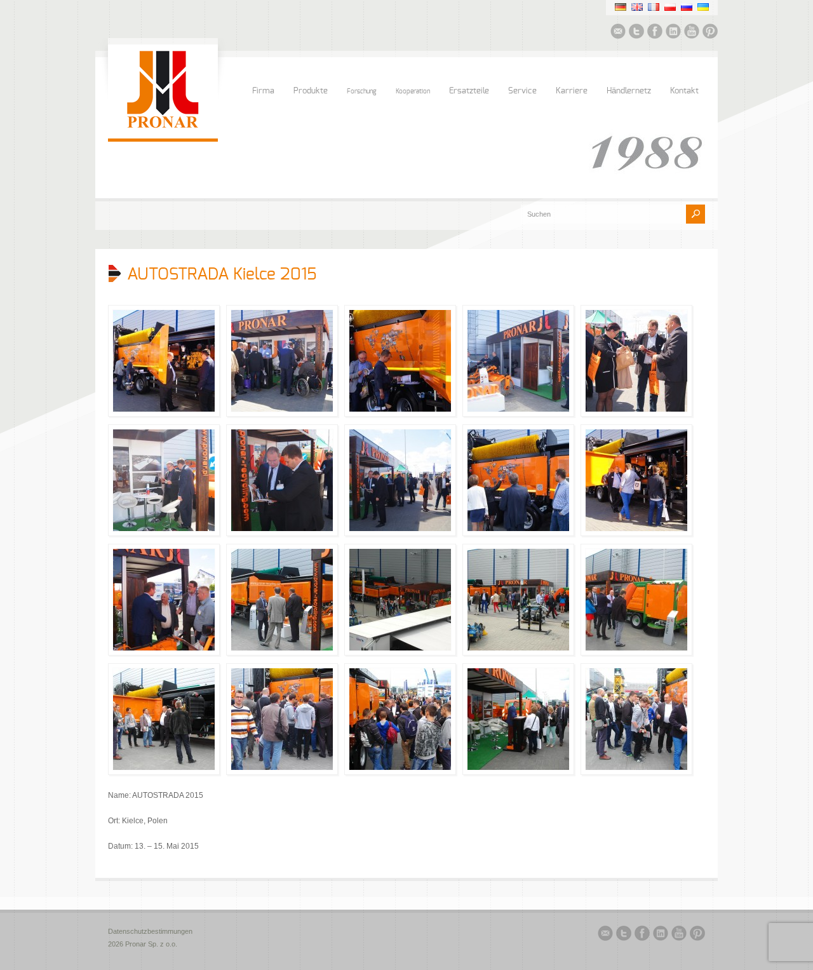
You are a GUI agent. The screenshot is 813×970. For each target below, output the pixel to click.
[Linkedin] (673, 33)
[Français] (653, 7)
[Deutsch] (620, 7)
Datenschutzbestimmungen (150, 931)
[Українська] (703, 7)
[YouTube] (691, 33)
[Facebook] (654, 33)
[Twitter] (636, 33)
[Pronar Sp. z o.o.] (163, 125)
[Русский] (686, 7)
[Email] (618, 33)
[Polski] (670, 7)
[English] (637, 7)
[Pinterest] (710, 33)
